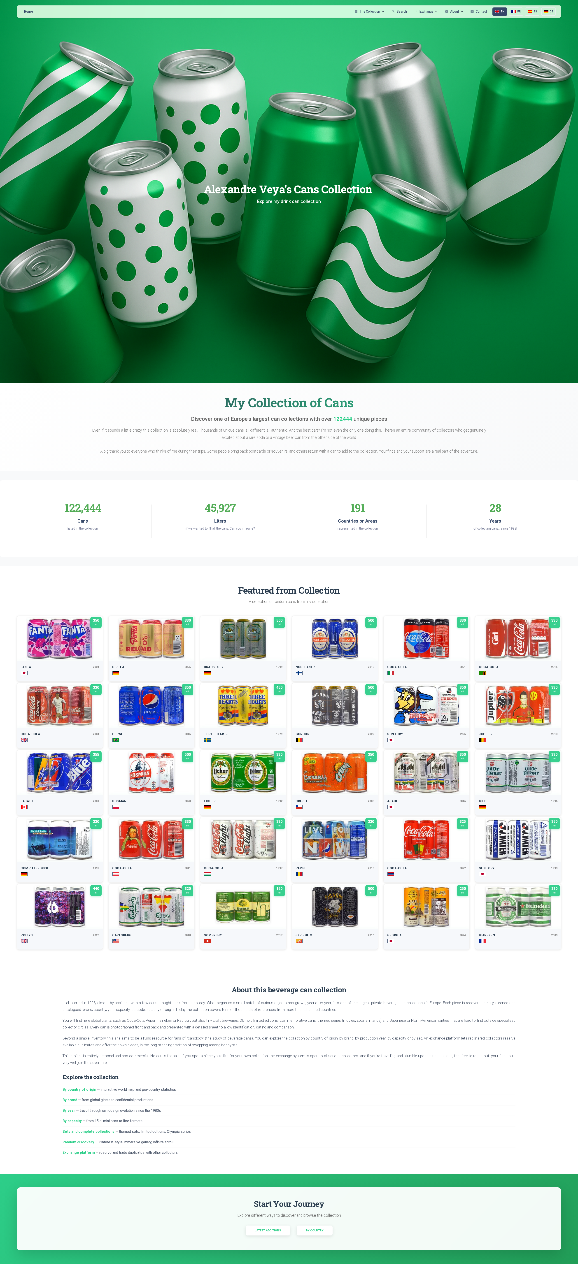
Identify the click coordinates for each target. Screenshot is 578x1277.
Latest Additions (268, 1230)
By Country (315, 1230)
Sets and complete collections (88, 1131)
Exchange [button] (424, 11)
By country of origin (79, 1089)
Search (399, 11)
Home (28, 11)
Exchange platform (79, 1152)
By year (69, 1110)
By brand (70, 1100)
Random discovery (78, 1142)
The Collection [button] (367, 11)
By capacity (72, 1121)
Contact (478, 11)
